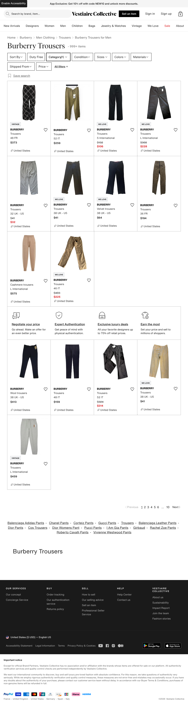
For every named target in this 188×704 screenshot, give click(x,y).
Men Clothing (45, 37)
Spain (60, 699)
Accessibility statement (19, 645)
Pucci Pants (93, 527)
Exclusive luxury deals (113, 324)
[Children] (85, 25)
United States (37, 699)
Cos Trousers (37, 527)
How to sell (88, 595)
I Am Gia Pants (117, 527)
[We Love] (161, 25)
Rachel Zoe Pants (163, 527)
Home (11, 37)
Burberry (26, 37)
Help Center (124, 595)
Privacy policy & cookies (81, 645)
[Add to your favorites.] (45, 130)
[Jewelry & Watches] (128, 25)
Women (49, 26)
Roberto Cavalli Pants (72, 532)
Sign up (166, 14)
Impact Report (161, 608)
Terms (61, 645)
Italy (68, 699)
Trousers (65, 37)
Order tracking (55, 595)
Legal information (45, 645)
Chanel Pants (59, 523)
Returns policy (55, 609)
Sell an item (129, 14)
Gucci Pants (107, 523)
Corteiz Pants (83, 523)
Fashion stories (161, 619)
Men (63, 26)
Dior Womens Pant (65, 527)
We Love (153, 26)
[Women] (57, 25)
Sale (167, 26)
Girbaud (139, 527)
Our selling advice (93, 600)
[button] (180, 13)
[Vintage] (144, 25)
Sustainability (160, 603)
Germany (50, 699)
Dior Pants (15, 527)
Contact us (123, 600)
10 (167, 507)
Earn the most (150, 324)
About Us (182, 26)
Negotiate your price (26, 324)
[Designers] (41, 25)
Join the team (160, 613)
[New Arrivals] (22, 25)
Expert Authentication (70, 324)
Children (77, 26)
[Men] (68, 25)
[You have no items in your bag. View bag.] (180, 13)
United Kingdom (20, 699)
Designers (32, 26)
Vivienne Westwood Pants (112, 532)
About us (157, 597)
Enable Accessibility (13, 3)
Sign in (150, 14)
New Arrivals (12, 26)
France (7, 699)
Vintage (137, 26)
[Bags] (98, 25)
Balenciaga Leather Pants (157, 523)
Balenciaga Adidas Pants (26, 523)
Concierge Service (17, 600)
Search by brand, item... (25, 14)
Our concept (13, 595)
